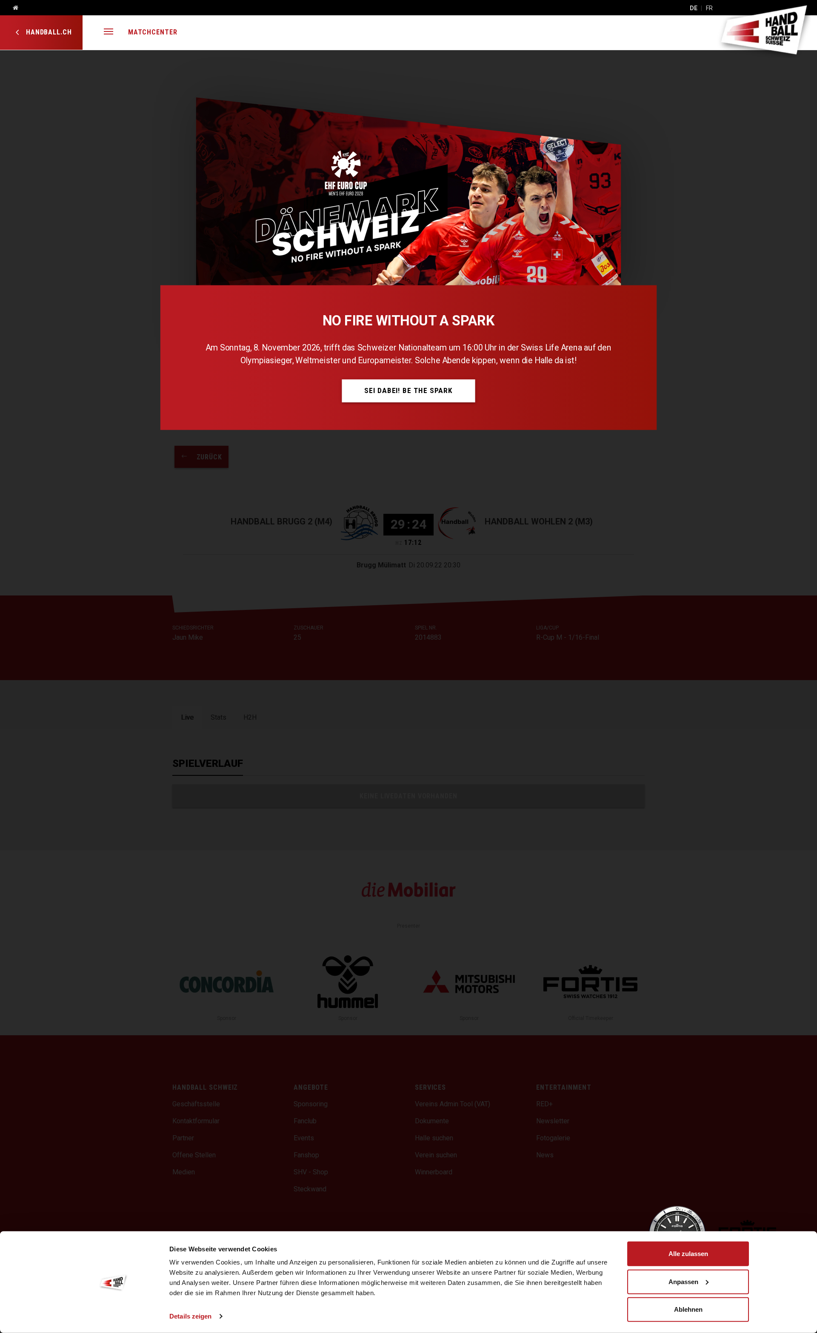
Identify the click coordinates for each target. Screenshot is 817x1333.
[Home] (12, 8)
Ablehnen (688, 1309)
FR (709, 8)
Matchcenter (152, 32)
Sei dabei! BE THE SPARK (408, 390)
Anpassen (683, 1281)
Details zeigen (190, 1316)
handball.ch (48, 32)
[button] (108, 32)
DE (693, 8)
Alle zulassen (688, 1253)
